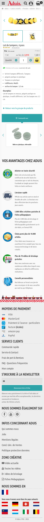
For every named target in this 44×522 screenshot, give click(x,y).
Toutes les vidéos (13, 468)
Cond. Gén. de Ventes (12, 444)
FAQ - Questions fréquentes (15, 363)
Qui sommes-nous (10, 428)
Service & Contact (10, 352)
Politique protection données (16, 450)
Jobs (4, 434)
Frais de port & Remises (13, 357)
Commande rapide (10, 346)
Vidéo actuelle (12, 463)
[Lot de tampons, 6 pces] (22, 20)
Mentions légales (10, 439)
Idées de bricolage (13, 473)
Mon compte (8, 368)
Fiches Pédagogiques (15, 479)
